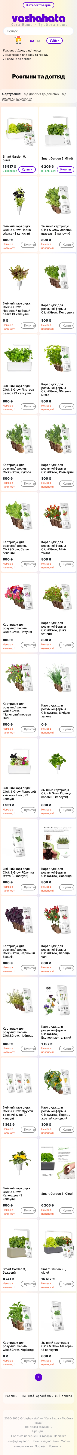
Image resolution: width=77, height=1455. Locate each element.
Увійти (54, 40)
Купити (27, 169)
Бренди (37, 1431)
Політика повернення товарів (31, 1436)
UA (32, 41)
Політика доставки (46, 1441)
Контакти (55, 1446)
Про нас (40, 1446)
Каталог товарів (38, 5)
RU (39, 41)
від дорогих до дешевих (41, 94)
